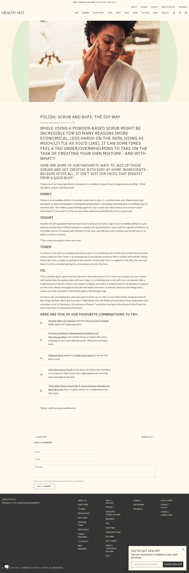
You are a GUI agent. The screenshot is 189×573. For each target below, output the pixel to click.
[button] (86, 12)
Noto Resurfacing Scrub (60, 369)
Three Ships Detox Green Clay (63, 385)
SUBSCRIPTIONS (113, 532)
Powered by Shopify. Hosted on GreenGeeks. (42, 568)
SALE (108, 556)
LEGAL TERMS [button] (167, 500)
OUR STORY (83, 504)
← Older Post (40, 437)
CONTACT (110, 507)
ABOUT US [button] (82, 500)
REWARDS (110, 519)
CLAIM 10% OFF (173, 564)
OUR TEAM (82, 518)
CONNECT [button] (137, 500)
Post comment (44, 486)
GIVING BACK (84, 513)
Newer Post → (148, 437)
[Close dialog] (183, 549)
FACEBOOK (138, 509)
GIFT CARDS (111, 541)
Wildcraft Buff (56, 355)
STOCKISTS (83, 541)
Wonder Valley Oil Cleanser (61, 320)
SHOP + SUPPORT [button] (110, 501)
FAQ (107, 523)
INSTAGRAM (138, 504)
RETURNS (110, 536)
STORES (81, 509)
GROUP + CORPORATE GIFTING (111, 548)
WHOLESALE (83, 529)
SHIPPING (110, 528)
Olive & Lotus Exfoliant (97, 320)
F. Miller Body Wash (83, 355)
